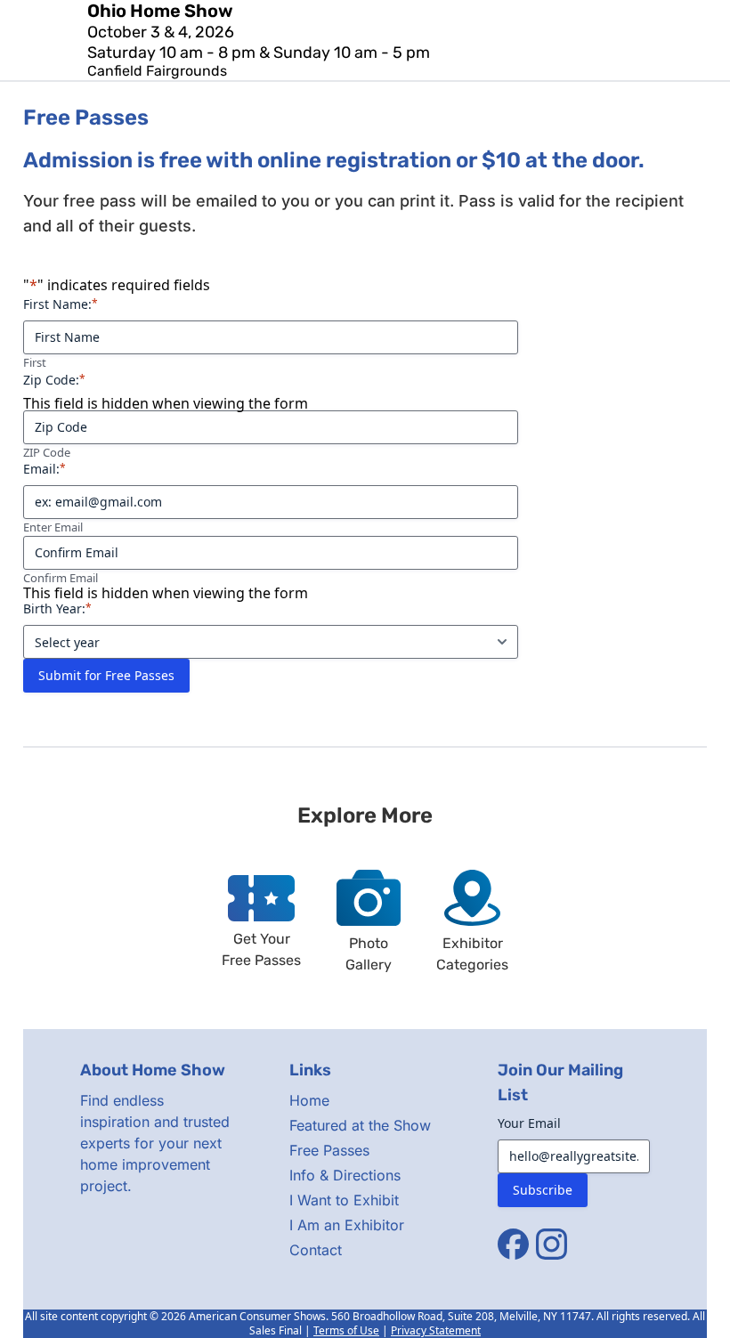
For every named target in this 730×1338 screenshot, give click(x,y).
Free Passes (329, 1150)
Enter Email (53, 527)
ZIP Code (46, 452)
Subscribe (542, 1189)
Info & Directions (345, 1175)
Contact (315, 1250)
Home (309, 1100)
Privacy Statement (436, 1330)
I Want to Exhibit (344, 1200)
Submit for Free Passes (106, 675)
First (34, 362)
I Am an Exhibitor (346, 1225)
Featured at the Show (360, 1125)
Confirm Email (60, 578)
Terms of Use (346, 1330)
